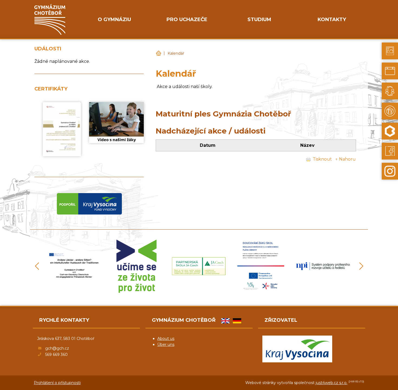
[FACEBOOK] (390, 151)
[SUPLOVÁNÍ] (390, 91)
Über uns (165, 344)
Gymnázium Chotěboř (158, 53)
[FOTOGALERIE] (390, 51)
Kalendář (176, 53)
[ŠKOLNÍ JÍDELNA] (390, 111)
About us (165, 338)
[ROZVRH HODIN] (390, 71)
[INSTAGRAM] (390, 171)
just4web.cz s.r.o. (331, 382)
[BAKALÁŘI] (390, 131)
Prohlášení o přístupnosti (57, 382)
